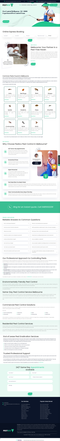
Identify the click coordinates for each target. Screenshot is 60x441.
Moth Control (23, 413)
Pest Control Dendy (43, 417)
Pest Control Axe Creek (44, 407)
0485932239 (31, 1)
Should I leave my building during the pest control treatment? (42, 235)
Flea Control (23, 412)
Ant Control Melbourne (25, 404)
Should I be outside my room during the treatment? (13, 235)
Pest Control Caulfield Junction (45, 413)
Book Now (30, 40)
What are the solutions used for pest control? (40, 246)
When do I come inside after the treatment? (40, 223)
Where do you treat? (7, 231)
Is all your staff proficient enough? (10, 239)
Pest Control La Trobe (44, 405)
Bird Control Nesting (25, 408)
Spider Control (24, 417)
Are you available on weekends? (37, 239)
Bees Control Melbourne (25, 407)
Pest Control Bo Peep (44, 408)
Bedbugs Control (24, 405)
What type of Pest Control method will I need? (40, 231)
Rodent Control (24, 414)
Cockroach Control (24, 410)
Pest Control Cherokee (44, 414)
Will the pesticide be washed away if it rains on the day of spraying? (44, 227)
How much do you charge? (8, 243)
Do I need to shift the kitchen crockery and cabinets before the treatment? (43, 251)
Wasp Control (23, 418)
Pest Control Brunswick (44, 404)
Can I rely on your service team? (9, 246)
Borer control (23, 409)
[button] (42, 376)
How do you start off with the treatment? (11, 227)
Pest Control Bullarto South (45, 412)
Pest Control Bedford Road (45, 409)
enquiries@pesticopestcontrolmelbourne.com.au (47, 1)
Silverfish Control (24, 416)
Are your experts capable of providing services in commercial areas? (44, 243)
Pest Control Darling (44, 416)
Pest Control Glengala (44, 418)
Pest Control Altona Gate (44, 410)
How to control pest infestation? (9, 223)
